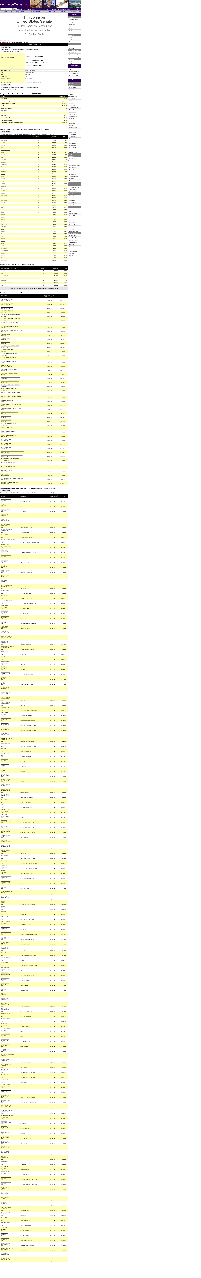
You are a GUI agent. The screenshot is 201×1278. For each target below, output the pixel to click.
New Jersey (3, 161)
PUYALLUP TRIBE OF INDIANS (8, 423)
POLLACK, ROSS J (5, 575)
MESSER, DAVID (4, 962)
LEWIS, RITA (4, 1126)
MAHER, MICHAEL (5, 687)
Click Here (13, 288)
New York (3, 142)
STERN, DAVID (4, 631)
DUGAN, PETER (4, 534)
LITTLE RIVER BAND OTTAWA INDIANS (10, 377)
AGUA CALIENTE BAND (6, 299)
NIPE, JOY (3, 804)
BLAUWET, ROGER (5, 1095)
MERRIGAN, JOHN (5, 707)
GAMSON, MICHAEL (5, 1044)
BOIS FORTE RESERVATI (7, 310)
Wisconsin (3, 231)
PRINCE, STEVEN (5, 977)
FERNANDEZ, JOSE (5, 1243)
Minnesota (3, 178)
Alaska (2, 233)
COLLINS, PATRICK (5, 1028)
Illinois (2, 157)
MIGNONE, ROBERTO (6, 555)
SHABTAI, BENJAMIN (5, 988)
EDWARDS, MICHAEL (6, 718)
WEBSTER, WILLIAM (5, 784)
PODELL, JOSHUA (5, 972)
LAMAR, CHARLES (5, 830)
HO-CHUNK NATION (5, 365)
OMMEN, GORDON (5, 1136)
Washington (3, 185)
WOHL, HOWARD (5, 621)
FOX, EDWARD (4, 1161)
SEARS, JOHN (4, 1023)
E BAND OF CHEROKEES (7, 349)
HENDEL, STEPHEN (5, 937)
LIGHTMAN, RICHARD (6, 1207)
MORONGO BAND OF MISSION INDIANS (11, 392)
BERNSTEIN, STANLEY (6, 875)
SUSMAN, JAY (4, 993)
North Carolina (4, 200)
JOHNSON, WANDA (5, 697)
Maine (2, 236)
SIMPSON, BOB (4, 1141)
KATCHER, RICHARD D (6, 600)
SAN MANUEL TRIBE (6, 439)
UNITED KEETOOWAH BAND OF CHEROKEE (12, 478)
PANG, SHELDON (5, 967)
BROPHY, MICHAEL (5, 1100)
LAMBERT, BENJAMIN (6, 835)
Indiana (2, 212)
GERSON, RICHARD (5, 921)
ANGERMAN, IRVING (5, 1018)
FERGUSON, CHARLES (6, 636)
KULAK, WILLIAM (5, 947)
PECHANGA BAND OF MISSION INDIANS (11, 404)
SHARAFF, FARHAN (5, 1187)
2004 (7, 42)
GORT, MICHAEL (4, 723)
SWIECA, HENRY (5, 998)
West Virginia (3, 224)
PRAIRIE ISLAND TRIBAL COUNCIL (9, 412)
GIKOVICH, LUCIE (5, 753)
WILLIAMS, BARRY (5, 1059)
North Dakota (4, 245)
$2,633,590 (28, 59)
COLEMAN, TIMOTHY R (6, 529)
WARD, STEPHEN (5, 661)
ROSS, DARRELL (5, 983)
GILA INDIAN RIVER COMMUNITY (9, 353)
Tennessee (3, 183)
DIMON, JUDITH (4, 610)
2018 (27, 42)
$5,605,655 (28, 56)
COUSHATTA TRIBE (5, 334)
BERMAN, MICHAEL (5, 671)
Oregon (2, 229)
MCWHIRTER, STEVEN (6, 738)
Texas (2, 147)
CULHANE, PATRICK (5, 794)
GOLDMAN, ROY (4, 1253)
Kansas (2, 197)
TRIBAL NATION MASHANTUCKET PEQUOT (12, 454)
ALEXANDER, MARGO (6, 499)
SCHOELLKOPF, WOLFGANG (7, 1054)
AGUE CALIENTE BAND (7, 307)
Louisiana (3, 193)
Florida (2, 166)
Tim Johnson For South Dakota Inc (33, 82)
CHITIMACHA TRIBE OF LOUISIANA (9, 322)
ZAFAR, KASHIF (4, 1192)
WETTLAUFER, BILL (6, 1090)
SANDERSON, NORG (5, 743)
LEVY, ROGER (4, 1120)
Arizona (2, 205)
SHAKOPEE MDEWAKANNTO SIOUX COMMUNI (12, 451)
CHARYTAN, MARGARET (7, 891)
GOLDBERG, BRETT (5, 1079)
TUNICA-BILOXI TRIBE (6, 470)
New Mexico (3, 209)
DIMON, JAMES (4, 605)
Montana (3, 252)
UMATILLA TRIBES (5, 474)
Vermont (2, 243)
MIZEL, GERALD (4, 656)
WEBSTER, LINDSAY (5, 845)
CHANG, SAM (4, 549)
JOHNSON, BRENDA (5, 774)
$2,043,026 (28, 62)
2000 (1, 42)
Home (6, 11)
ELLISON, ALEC (4, 901)
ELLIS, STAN (3, 677)
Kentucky (3, 219)
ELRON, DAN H (4, 651)
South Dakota (4, 140)
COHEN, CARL (4, 1227)
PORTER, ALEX (4, 641)
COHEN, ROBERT (5, 896)
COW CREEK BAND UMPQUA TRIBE (10, 345)
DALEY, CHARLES (5, 1039)
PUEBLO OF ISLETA (6, 416)
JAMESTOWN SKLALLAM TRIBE (9, 369)
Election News (51, 11)
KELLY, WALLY (4, 820)
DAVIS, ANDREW (5, 1238)
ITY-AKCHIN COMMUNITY (7, 1110)
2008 (13, 42)
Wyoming (3, 255)
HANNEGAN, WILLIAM (6, 1105)
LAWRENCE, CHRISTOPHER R (8, 539)
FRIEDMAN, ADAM (5, 911)
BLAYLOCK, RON (4, 595)
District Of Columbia (5, 150)
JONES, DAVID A (4, 560)
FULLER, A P (4, 799)
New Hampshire (4, 250)
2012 (18, 42)
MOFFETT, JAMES (5, 809)
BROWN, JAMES (4, 1217)
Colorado (3, 174)
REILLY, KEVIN (4, 840)
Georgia (2, 169)
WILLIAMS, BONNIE (5, 692)
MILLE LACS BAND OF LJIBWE (8, 388)
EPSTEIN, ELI (4, 906)
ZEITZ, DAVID (4, 1008)
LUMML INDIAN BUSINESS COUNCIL (10, 380)
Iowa (2, 207)
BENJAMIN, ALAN (5, 870)
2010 (15, 42)
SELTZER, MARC (5, 544)
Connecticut (3, 159)
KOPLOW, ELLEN (5, 942)
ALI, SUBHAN (4, 666)
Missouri (2, 221)
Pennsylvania (3, 171)
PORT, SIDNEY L (4, 580)
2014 (21, 42)
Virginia (2, 152)
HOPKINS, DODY (5, 1131)
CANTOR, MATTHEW (5, 886)
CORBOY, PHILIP (5, 1202)
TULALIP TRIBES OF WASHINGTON (10, 458)
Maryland (3, 154)
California (3, 145)
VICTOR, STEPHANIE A (6, 585)
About (63, 11)
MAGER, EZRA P (4, 514)
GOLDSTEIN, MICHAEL (6, 932)
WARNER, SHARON (5, 850)
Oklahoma (3, 238)
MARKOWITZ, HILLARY (6, 957)
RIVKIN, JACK (4, 519)
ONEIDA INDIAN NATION (7, 400)
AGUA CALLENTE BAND (7, 303)
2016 (24, 42)
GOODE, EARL (4, 814)
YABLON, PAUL (4, 1003)
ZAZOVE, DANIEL (5, 590)
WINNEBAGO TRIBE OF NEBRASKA (10, 482)
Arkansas (3, 214)
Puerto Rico (3, 202)
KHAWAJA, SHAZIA (5, 1171)
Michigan (3, 181)
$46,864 (29, 65)
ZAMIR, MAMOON (5, 1197)
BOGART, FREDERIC (5, 881)
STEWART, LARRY (5, 764)
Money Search (19, 11)
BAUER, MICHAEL (5, 570)
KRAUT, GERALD (5, 733)
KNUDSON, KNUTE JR (6, 1064)
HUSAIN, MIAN (4, 1166)
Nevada (2, 176)
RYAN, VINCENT (4, 626)
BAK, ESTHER (4, 860)
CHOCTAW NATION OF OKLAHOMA (9, 326)
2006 (10, 42)
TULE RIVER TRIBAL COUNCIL (8, 462)
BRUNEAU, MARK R (5, 524)
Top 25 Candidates (35, 11)
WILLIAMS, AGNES (5, 616)
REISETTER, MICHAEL (6, 1146)
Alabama (3, 217)
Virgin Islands (4, 260)
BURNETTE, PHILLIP (5, 1222)
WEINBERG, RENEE (5, 1013)
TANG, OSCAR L (4, 504)
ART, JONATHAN (4, 855)
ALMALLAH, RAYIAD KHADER (7, 646)
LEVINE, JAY (3, 952)
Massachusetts (4, 164)
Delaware (3, 241)
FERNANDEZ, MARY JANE (7, 1248)
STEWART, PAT (4, 769)
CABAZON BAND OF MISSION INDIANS (10, 314)
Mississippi (3, 226)
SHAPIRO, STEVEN (5, 779)
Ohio (2, 188)
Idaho (2, 257)
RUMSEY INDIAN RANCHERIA (8, 431)
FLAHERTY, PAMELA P (6, 509)
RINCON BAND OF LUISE (7, 427)
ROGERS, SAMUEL (5, 1151)
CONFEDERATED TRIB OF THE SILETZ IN (11, 330)
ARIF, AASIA (3, 1156)
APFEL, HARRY (4, 712)
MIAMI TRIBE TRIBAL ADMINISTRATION (10, 384)
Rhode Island (3, 248)
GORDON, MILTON (5, 1258)
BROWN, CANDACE (5, 1212)
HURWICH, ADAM (5, 1049)
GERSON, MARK (4, 916)
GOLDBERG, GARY (5, 927)
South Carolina (4, 195)
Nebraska (3, 190)
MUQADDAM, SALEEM (6, 1177)
